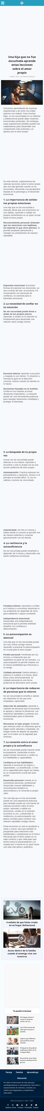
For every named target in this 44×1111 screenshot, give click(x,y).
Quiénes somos (11, 1107)
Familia (19, 1072)
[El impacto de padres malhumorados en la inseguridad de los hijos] (13, 1051)
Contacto (20, 1107)
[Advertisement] (22, 31)
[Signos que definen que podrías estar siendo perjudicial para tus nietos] (13, 1041)
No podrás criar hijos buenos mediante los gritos (28, 1060)
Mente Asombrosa (29, 76)
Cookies (35, 1107)
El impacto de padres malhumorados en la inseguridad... (28, 1050)
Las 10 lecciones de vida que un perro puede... (27, 1029)
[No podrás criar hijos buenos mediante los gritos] (13, 1061)
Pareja (9, 1072)
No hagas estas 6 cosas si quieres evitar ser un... (26, 1019)
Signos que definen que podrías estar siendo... (27, 1040)
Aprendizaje (32, 1072)
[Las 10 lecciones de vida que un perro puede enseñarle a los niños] (13, 1030)
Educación (22, 1078)
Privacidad (28, 1107)
